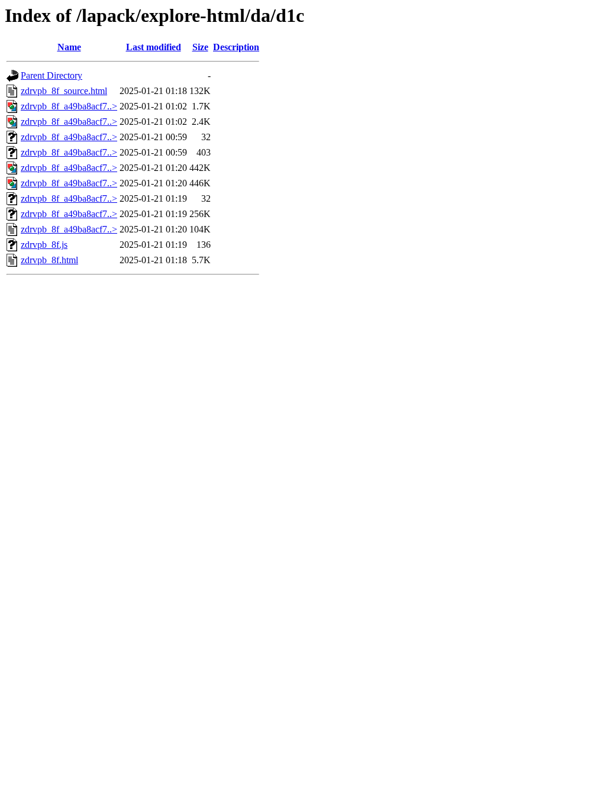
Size (200, 47)
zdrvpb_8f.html (49, 260)
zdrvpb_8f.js (44, 245)
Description (236, 47)
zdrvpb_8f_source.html (64, 91)
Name (69, 47)
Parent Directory (51, 75)
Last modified (153, 47)
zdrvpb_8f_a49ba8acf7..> (69, 106)
